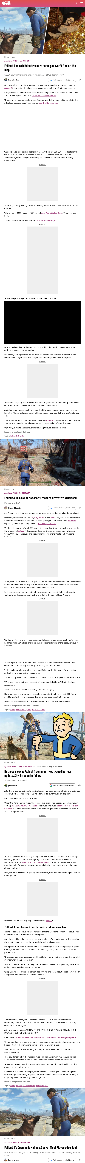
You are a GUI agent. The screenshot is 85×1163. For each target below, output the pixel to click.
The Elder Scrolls (28, 1085)
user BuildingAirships (48, 103)
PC (32, 517)
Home (6, 57)
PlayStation (39, 517)
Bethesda (50, 420)
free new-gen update (47, 523)
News (13, 57)
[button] (79, 80)
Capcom (27, 709)
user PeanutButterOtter (51, 213)
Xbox (53, 517)
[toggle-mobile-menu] (81, 3)
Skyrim (19, 1085)
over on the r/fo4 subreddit (44, 95)
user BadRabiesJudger (46, 220)
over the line (24, 806)
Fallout (12, 436)
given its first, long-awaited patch (36, 862)
